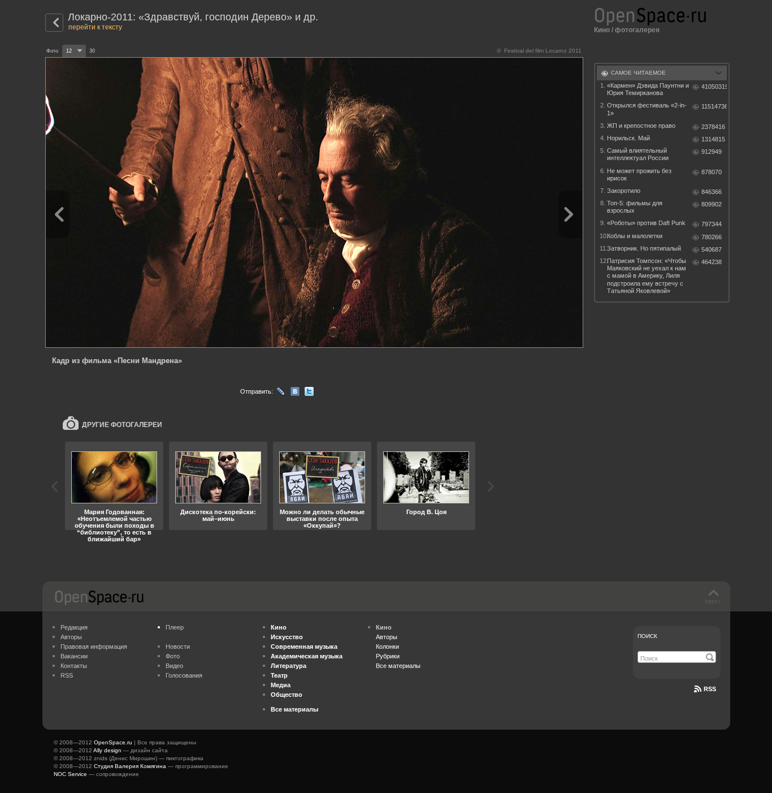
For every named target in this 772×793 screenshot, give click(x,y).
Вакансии (74, 656)
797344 (711, 224)
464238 (711, 261)
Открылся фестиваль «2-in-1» (647, 109)
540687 (711, 249)
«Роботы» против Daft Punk (646, 222)
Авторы (71, 636)
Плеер (175, 627)
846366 (711, 191)
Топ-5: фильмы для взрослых (634, 207)
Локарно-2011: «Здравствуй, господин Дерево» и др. (193, 17)
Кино (602, 30)
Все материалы (398, 665)
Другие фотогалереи (122, 425)
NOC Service (70, 774)
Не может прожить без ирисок (639, 174)
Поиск (647, 636)
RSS (66, 675)
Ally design (107, 750)
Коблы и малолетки (634, 235)
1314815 (713, 139)
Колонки (387, 646)
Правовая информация (93, 646)
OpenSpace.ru (113, 742)
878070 (711, 172)
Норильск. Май (628, 138)
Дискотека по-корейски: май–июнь (218, 515)
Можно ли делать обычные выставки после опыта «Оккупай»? (322, 518)
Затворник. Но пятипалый (644, 248)
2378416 (713, 126)
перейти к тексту (95, 27)
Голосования (184, 675)
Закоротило (623, 190)
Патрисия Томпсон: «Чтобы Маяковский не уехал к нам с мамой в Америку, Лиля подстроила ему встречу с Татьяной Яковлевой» (646, 275)
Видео (174, 665)
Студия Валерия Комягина (130, 766)
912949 (711, 151)
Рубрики (388, 656)
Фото (173, 656)
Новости (178, 646)
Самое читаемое (638, 73)
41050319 (714, 86)
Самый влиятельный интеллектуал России (638, 154)
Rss (710, 689)
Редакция (74, 627)
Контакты (73, 665)
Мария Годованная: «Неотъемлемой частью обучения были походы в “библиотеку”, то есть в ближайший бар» (114, 525)
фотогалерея (637, 30)
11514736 (714, 106)
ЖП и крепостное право (641, 125)
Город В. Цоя (426, 511)
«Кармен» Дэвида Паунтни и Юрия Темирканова (648, 89)
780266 (711, 237)
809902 (711, 204)
